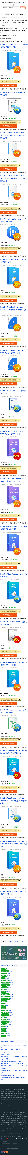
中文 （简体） (11, 1138)
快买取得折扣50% (9, 85)
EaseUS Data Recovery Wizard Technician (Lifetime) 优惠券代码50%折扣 (12, 135)
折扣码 (6, 968)
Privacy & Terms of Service (15, 1133)
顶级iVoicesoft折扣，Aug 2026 (9, 965)
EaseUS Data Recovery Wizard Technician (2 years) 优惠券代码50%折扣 (12, 178)
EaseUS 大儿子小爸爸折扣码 (14, 50)
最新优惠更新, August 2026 (8, 1041)
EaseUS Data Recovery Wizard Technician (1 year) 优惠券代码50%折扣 (13, 800)
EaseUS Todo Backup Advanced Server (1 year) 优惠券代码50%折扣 (13, 309)
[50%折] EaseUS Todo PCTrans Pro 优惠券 (12, 1063)
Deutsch (5, 1141)
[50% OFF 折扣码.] (10, 81)
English (3, 1138)
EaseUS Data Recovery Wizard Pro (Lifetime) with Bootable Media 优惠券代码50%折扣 (13, 843)
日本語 (25, 1138)
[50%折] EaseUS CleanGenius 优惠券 (10, 1049)
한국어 (19, 1138)
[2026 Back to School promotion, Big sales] (14, 959)
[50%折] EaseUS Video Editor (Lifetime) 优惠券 (13, 1061)
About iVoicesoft (17, 1136)
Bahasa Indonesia (6, 1143)
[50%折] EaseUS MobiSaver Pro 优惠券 (11, 1075)
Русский (15, 1143)
